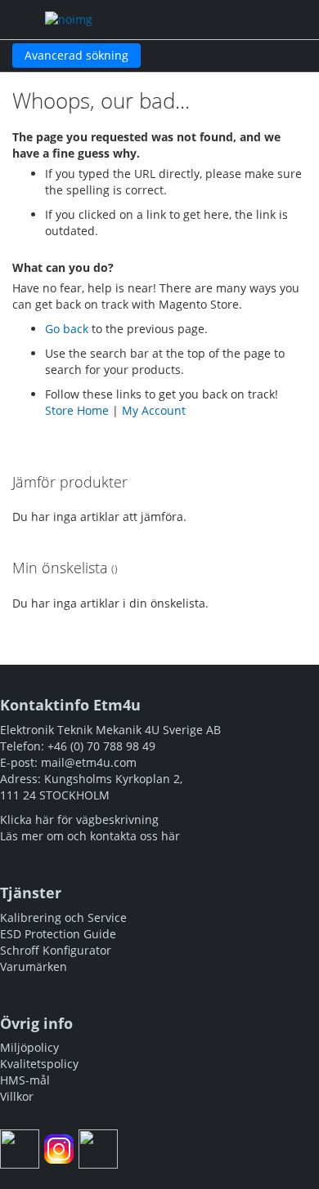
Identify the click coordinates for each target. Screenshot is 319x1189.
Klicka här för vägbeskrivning (79, 819)
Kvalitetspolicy (39, 1063)
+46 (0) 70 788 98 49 (101, 746)
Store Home (77, 410)
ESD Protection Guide (58, 934)
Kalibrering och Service (63, 917)
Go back (66, 328)
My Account (154, 410)
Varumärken (33, 966)
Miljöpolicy (29, 1047)
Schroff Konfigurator (55, 950)
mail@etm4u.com (89, 762)
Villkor (17, 1096)
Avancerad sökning (76, 55)
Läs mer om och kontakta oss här (90, 836)
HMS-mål (25, 1080)
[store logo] (118, 19)
